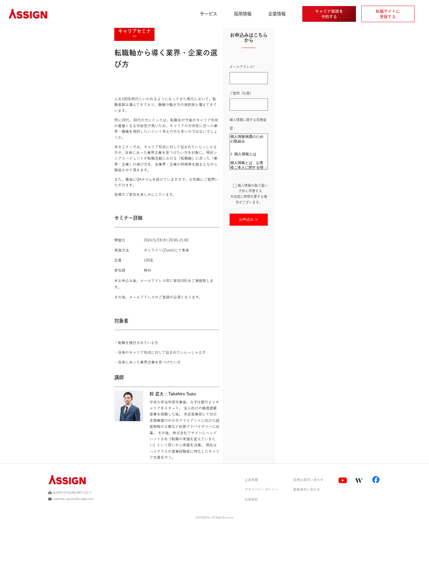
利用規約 (251, 499)
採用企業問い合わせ (308, 479)
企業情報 (251, 479)
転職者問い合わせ (306, 489)
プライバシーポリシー (261, 489)
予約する (329, 13)
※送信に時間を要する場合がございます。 (249, 196)
